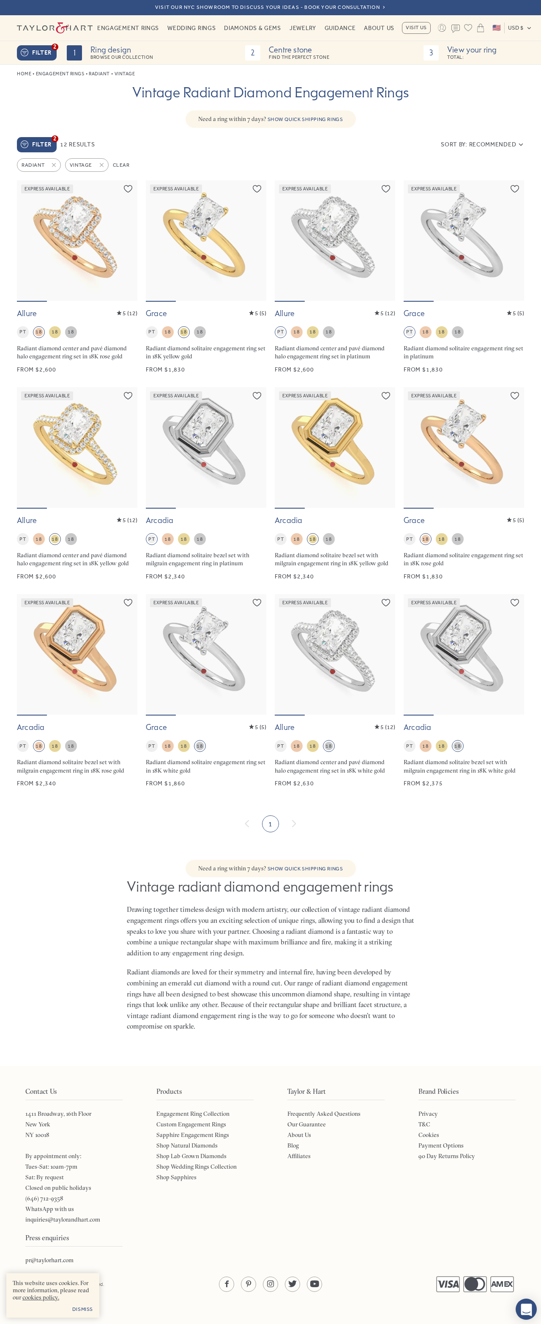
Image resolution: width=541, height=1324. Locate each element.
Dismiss (82, 1309)
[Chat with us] (526, 1309)
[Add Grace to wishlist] (257, 188)
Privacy (428, 1114)
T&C (424, 1124)
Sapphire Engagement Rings (192, 1135)
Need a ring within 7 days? (270, 119)
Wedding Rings (191, 28)
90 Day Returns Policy (446, 1156)
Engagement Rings (128, 28)
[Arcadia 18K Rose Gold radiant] (77, 690)
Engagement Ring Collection (193, 1114)
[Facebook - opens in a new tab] (226, 1284)
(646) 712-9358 (44, 1198)
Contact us (456, 28)
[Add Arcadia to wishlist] (257, 395)
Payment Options (441, 1145)
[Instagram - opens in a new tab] (270, 1284)
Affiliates (299, 1156)
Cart (480, 27)
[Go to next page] (293, 823)
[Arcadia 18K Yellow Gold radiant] (335, 484)
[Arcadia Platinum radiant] (206, 484)
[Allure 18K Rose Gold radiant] (77, 277)
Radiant (99, 74)
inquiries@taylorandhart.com (62, 1219)
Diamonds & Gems (252, 28)
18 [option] (39, 332)
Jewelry (303, 28)
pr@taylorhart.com (49, 1260)
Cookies (428, 1135)
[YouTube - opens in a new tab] (314, 1284)
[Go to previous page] (247, 823)
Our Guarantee (306, 1124)
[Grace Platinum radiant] (464, 277)
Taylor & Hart (55, 28)
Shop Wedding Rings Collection (196, 1166)
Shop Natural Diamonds (187, 1145)
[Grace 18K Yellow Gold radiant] (206, 277)
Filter (44, 50)
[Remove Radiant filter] (54, 165)
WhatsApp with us (49, 1209)
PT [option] (22, 332)
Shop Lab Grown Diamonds (191, 1156)
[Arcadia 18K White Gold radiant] (464, 690)
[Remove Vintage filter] (102, 165)
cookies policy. (40, 1297)
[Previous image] (28, 240)
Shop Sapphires (176, 1177)
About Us (379, 28)
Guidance (340, 28)
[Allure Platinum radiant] (335, 277)
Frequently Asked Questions (324, 1114)
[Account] (442, 28)
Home (24, 74)
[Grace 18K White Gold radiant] (206, 690)
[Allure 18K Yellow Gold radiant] (77, 484)
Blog (293, 1145)
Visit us (416, 27)
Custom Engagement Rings (191, 1124)
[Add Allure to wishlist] (128, 188)
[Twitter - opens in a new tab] (292, 1284)
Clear (121, 165)
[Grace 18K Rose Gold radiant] (464, 484)
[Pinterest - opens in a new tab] (248, 1284)
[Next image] (125, 240)
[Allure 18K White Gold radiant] (335, 690)
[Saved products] (468, 27)
